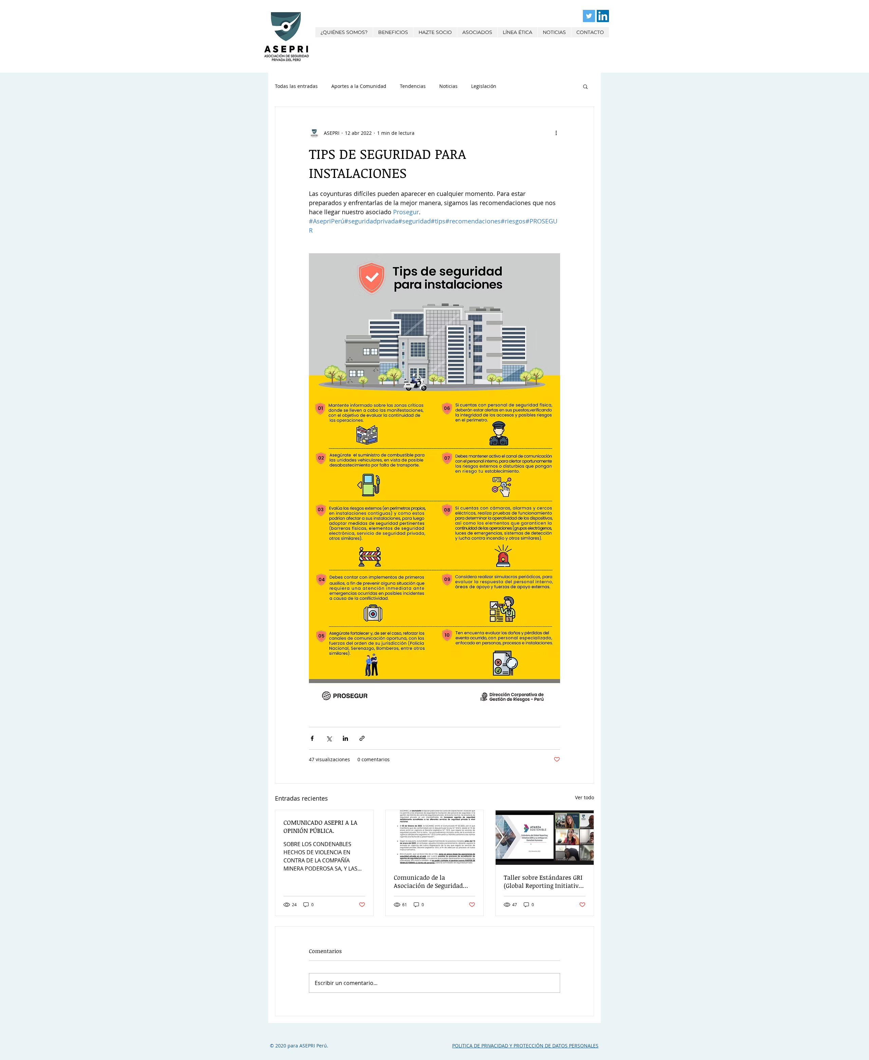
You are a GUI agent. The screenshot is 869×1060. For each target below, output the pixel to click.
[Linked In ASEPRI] (603, 16)
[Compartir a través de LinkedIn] (345, 738)
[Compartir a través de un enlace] (362, 738)
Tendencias (413, 86)
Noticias (448, 86)
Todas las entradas (296, 86)
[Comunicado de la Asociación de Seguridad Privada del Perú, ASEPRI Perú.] (435, 837)
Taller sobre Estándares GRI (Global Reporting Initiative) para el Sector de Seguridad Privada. (544, 881)
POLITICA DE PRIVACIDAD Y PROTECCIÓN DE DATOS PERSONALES (525, 1045)
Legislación (483, 86)
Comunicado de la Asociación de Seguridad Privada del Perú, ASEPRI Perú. (428, 881)
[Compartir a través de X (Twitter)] (329, 738)
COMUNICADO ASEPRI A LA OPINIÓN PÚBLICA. (320, 826)
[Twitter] (589, 16)
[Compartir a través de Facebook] (312, 738)
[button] (585, 86)
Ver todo (584, 797)
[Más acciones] (556, 133)
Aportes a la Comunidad (358, 86)
